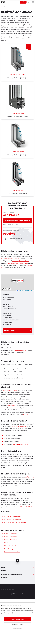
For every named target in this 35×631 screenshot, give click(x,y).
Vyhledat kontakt (14, 239)
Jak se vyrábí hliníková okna (12, 516)
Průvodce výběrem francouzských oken (15, 522)
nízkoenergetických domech (21, 444)
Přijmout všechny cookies (17, 619)
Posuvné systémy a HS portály (12, 574)
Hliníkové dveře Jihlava (11, 546)
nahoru (17, 560)
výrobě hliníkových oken (9, 390)
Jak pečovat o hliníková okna (12, 519)
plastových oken (28, 507)
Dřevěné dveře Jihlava (10, 543)
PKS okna (4, 578)
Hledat (29, 2)
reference (26, 414)
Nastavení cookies (17, 628)
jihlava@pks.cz (11, 309)
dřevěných (19, 507)
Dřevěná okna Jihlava (10, 540)
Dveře (3, 571)
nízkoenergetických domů (19, 426)
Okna (3, 567)
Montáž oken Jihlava (10, 549)
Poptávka (23, 2)
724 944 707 (10, 306)
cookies (8, 610)
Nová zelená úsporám (20, 350)
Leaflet (19, 290)
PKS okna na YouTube (18, 594)
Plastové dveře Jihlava (10, 537)
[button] (17, 281)
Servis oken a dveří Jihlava (12, 552)
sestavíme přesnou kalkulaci (20, 261)
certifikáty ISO (11, 405)
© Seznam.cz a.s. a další (27, 290)
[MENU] (33, 2)
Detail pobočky (10, 330)
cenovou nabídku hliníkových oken (18, 263)
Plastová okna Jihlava (10, 533)
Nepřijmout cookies (17, 624)
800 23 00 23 (11, 215)
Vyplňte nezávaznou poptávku (17, 220)
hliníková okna (29, 477)
